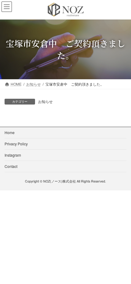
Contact (11, 166)
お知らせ (45, 101)
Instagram (13, 155)
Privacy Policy (16, 143)
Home (10, 132)
